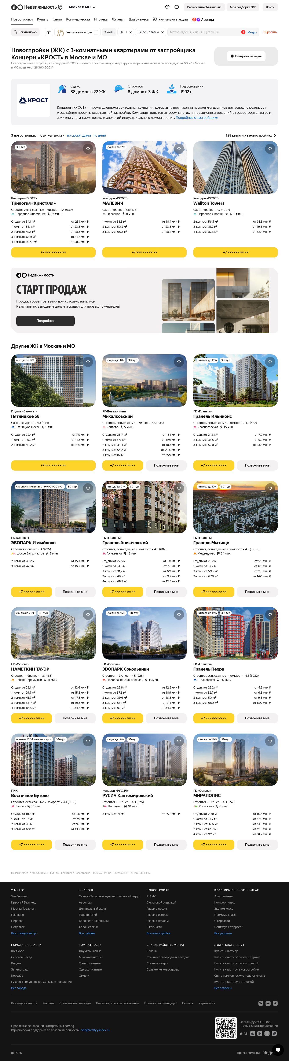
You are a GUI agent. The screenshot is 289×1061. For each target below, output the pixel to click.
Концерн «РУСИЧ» (115, 790)
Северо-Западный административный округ (109, 896)
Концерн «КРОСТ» (24, 198)
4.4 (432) (251, 422)
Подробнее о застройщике (197, 118)
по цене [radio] (100, 135)
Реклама (48, 1003)
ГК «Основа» (20, 537)
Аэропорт (85, 902)
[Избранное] (167, 7)
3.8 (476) (132, 209)
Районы (152, 951)
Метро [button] (252, 32)
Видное (16, 963)
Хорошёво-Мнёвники (94, 921)
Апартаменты (223, 896)
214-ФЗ (151, 896)
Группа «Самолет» (24, 411)
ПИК (14, 790)
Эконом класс (223, 908)
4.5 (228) (138, 675)
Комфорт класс (224, 902)
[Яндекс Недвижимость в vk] (260, 1003)
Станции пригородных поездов (168, 957)
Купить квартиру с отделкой (234, 981)
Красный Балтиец (23, 902)
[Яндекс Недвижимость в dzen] (268, 1003)
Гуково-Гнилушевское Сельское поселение (41, 981)
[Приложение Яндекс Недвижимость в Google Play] (259, 1033)
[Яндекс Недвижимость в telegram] (275, 1003)
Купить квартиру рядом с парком (237, 957)
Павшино (17, 914)
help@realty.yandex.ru (95, 1030)
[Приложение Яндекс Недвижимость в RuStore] (274, 1033)
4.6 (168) (46, 675)
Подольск (18, 927)
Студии (84, 975)
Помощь (188, 1003)
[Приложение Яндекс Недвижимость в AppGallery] (267, 1033)
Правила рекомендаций (160, 1003)
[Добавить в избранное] (88, 149)
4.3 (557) (229, 802)
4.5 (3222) (252, 675)
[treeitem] (23, 19)
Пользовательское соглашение (117, 1003)
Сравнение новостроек (163, 969)
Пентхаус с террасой (228, 927)
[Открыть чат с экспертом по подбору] (278, 1050)
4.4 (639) (67, 209)
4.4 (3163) (69, 802)
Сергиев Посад (21, 957)
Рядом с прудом (158, 921)
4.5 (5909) (252, 549)
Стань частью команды (75, 1003)
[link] (270, 7)
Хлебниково (19, 896)
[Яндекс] (270, 1053)
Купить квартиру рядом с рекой (236, 963)
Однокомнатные (90, 969)
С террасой (222, 921)
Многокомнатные (91, 957)
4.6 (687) (160, 549)
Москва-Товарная (23, 908)
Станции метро (157, 963)
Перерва (17, 921)
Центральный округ (92, 908)
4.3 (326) (138, 802)
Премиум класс (225, 914)
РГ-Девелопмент (114, 411)
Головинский (88, 914)
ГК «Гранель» (202, 411)
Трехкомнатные (90, 963)
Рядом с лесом (157, 908)
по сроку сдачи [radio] (79, 135)
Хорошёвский (88, 927)
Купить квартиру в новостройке (236, 969)
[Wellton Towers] (235, 167)
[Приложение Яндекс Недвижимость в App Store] (252, 1033)
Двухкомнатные (90, 951)
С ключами (154, 927)
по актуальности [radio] (52, 135)
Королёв (17, 975)
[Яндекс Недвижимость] (37, 7)
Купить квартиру (226, 951)
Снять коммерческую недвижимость (240, 975)
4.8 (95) (46, 549)
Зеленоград (19, 969)
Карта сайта (207, 1003)
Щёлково (17, 951)
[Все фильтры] (49, 32)
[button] (176, 7)
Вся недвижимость (24, 1003)
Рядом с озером (157, 914)
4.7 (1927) (223, 209)
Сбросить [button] (270, 32)
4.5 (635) (158, 422)
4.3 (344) (43, 422)
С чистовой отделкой (161, 902)
